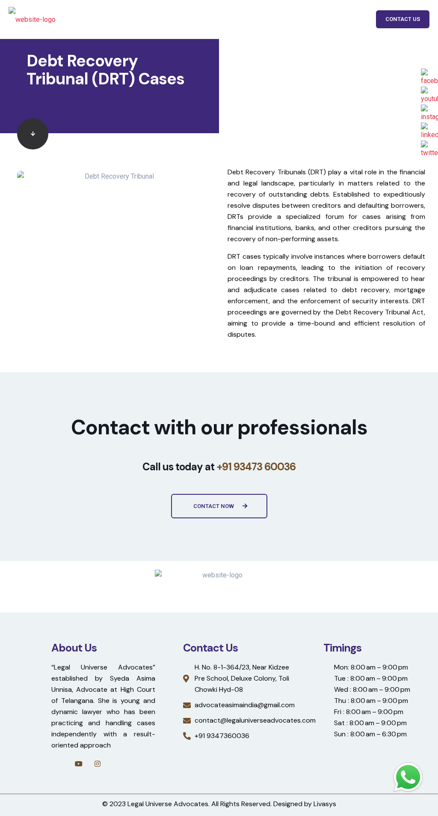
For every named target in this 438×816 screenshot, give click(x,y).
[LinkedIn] (116, 763)
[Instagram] (97, 763)
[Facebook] (59, 763)
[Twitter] (135, 763)
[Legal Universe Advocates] (32, 19)
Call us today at (219, 466)
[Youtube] (78, 763)
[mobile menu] (351, 19)
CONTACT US (402, 19)
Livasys (325, 803)
